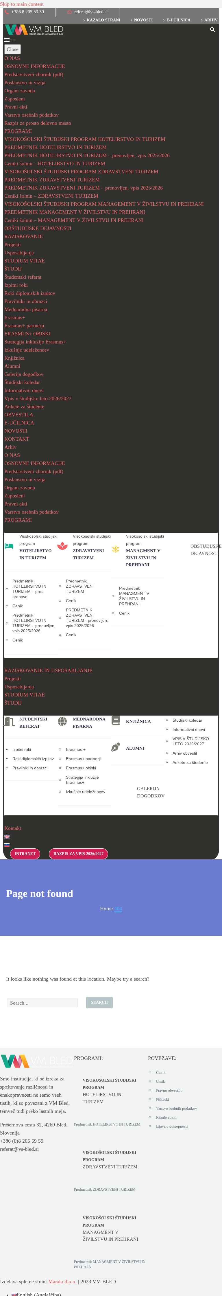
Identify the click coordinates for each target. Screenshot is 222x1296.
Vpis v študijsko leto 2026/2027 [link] (37, 398)
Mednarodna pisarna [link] (25, 309)
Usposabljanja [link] (19, 252)
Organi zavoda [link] (19, 90)
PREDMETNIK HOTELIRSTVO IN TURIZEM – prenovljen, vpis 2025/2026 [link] (87, 155)
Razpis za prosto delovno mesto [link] (37, 123)
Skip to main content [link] (22, 4)
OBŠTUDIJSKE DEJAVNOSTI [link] (37, 228)
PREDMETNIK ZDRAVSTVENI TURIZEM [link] (52, 180)
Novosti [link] (143, 20)
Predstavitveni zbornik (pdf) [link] (33, 74)
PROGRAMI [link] (18, 131)
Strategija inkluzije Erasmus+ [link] (35, 342)
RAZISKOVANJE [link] (23, 236)
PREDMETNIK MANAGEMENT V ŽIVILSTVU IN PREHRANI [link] (74, 212)
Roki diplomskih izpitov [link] (29, 293)
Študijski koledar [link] (22, 382)
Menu (7, 40)
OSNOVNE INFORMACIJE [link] (34, 66)
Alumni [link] (12, 366)
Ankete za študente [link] (24, 406)
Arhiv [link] (211, 20)
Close (12, 49)
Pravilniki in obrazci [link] (25, 301)
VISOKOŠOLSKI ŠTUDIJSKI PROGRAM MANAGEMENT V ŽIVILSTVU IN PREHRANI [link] (104, 204)
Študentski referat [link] (22, 277)
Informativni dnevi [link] (24, 390)
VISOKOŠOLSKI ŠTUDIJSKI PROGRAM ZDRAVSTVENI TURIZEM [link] (81, 171)
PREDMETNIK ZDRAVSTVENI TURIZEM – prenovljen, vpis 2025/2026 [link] (83, 188)
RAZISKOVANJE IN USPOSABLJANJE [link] (48, 670)
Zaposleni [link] (14, 99)
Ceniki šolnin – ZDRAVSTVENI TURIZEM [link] (51, 196)
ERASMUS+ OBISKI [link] (27, 334)
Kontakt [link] (12, 828)
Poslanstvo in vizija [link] (24, 82)
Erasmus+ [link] (14, 317)
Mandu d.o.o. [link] (62, 1281)
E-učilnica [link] (178, 20)
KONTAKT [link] (16, 439)
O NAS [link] (12, 58)
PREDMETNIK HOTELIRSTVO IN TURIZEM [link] (55, 147)
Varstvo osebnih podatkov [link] (31, 115)
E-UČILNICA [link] (19, 423)
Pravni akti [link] (15, 107)
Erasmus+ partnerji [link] (24, 325)
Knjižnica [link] (14, 358)
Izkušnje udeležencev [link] (26, 350)
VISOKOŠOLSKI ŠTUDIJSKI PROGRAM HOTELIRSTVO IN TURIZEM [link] (84, 139)
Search (99, 1002)
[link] (24, 12)
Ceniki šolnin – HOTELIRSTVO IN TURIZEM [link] (54, 163)
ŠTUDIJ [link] (13, 269)
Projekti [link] (12, 244)
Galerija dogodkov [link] (23, 374)
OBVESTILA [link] (18, 415)
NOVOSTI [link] (15, 431)
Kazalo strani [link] (103, 20)
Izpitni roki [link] (16, 285)
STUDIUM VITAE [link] (24, 261)
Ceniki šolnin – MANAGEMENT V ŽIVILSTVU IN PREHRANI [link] (74, 220)
